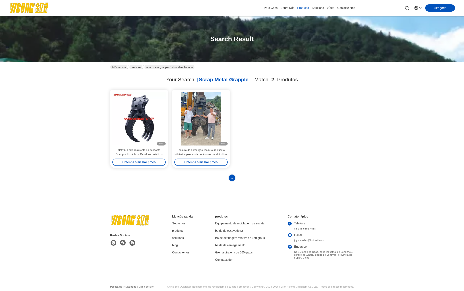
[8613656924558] (113, 243)
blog (175, 245)
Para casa (271, 7)
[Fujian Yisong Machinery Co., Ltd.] (29, 8)
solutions (318, 7)
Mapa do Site (146, 286)
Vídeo (330, 7)
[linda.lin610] (132, 243)
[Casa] (130, 224)
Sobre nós (287, 7)
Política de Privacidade (123, 286)
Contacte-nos (346, 7)
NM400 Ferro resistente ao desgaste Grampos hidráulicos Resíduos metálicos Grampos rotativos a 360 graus (139, 154)
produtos (303, 7)
